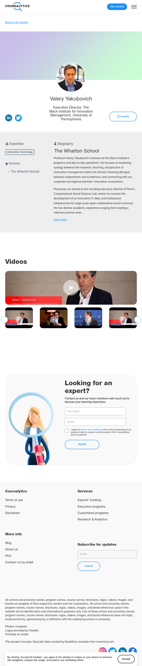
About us (11, 549)
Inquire (125, 116)
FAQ (8, 556)
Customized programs (93, 513)
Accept (126, 659)
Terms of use (14, 500)
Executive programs (91, 506)
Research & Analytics (92, 519)
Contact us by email (19, 562)
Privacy (10, 506)
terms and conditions (91, 430)
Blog (8, 543)
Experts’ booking (89, 500)
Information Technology (20, 152)
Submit (82, 444)
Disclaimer (12, 513)
